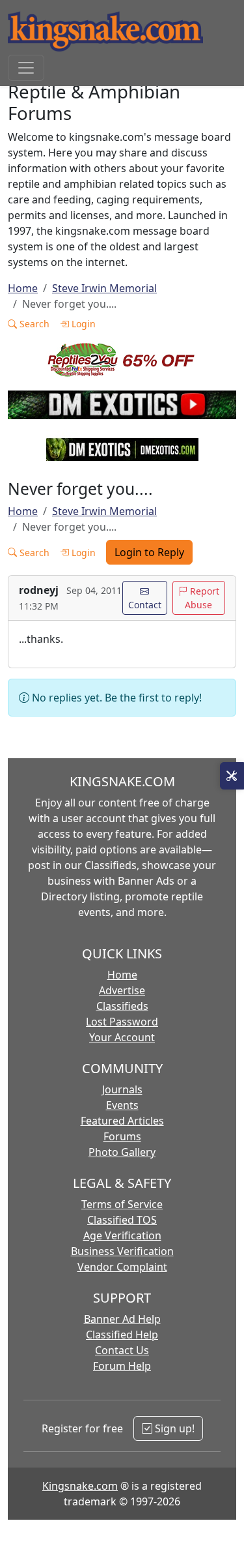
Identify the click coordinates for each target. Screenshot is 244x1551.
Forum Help (122, 1366)
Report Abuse (202, 598)
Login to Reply (149, 552)
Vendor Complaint (122, 1267)
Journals (122, 1089)
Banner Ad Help (122, 1319)
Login (82, 324)
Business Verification (122, 1251)
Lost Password (122, 1021)
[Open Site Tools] (232, 776)
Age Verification (122, 1235)
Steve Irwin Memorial (104, 288)
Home (23, 288)
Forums (122, 1136)
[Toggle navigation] (26, 68)
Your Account (122, 1037)
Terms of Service (122, 1204)
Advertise (122, 990)
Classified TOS (122, 1220)
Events (122, 1105)
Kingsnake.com (80, 1486)
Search (33, 324)
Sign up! (173, 1428)
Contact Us (122, 1350)
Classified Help (122, 1334)
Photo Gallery (122, 1152)
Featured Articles (122, 1121)
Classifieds (122, 1006)
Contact (144, 604)
